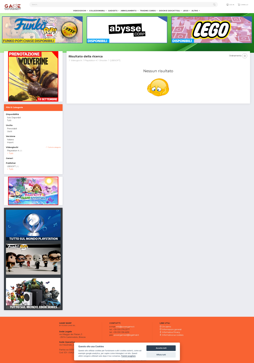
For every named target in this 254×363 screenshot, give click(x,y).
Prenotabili (12, 128)
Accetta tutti (161, 348)
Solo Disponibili (14, 117)
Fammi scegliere (128, 356)
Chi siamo (166, 326)
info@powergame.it (125, 326)
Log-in (231, 5)
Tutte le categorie (54, 147)
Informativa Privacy (171, 332)
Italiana (10, 139)
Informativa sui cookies (172, 335)
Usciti (9, 131)
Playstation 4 (13, 150)
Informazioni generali (172, 329)
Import (10, 142)
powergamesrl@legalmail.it (126, 335)
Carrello (244, 5)
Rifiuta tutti (161, 355)
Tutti (9, 120)
